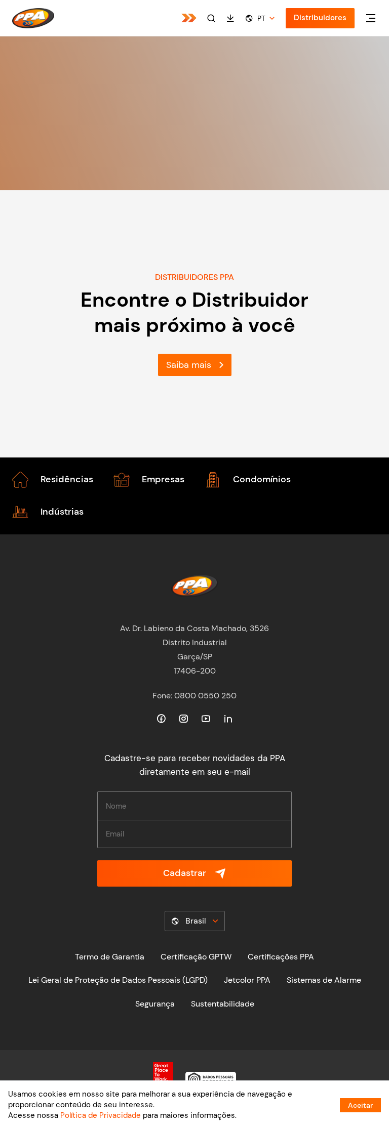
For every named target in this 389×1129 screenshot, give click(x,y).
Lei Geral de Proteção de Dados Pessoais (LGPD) (118, 980)
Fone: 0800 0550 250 (194, 695)
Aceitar (360, 1105)
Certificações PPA (281, 956)
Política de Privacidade (100, 1115)
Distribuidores (320, 18)
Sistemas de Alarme (324, 980)
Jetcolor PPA (247, 980)
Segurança (155, 1003)
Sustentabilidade (222, 1003)
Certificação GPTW (196, 956)
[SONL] (189, 18)
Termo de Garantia (109, 956)
